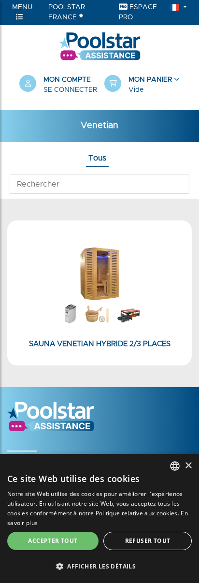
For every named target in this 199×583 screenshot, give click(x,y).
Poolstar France (66, 12)
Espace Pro (138, 12)
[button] (142, 85)
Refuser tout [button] (148, 541)
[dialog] (99, 518)
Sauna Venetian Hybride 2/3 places (100, 344)
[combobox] (175, 466)
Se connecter (70, 90)
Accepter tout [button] (52, 541)
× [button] (188, 465)
